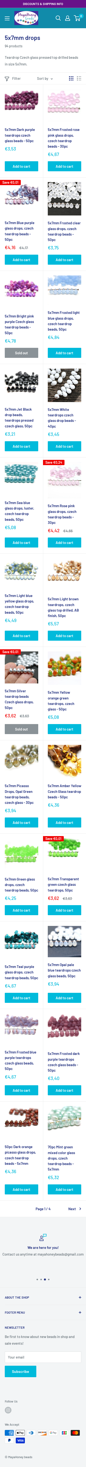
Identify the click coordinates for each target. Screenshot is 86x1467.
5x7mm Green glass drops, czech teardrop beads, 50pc (21, 884)
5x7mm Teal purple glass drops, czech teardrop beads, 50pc (21, 972)
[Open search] (58, 18)
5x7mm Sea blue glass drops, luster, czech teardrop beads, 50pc (19, 510)
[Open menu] (7, 18)
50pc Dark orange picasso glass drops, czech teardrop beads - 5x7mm (20, 1155)
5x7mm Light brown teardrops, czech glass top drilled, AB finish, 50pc (63, 607)
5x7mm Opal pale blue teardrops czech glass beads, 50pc (64, 970)
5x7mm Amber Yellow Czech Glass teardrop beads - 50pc (64, 791)
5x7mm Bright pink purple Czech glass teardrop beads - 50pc (19, 324)
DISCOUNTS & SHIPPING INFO (43, 4)
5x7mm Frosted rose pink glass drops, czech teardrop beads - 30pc (64, 137)
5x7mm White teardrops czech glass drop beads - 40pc (62, 417)
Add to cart (21, 166)
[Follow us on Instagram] (8, 1410)
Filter (16, 78)
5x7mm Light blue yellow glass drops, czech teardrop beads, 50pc (19, 603)
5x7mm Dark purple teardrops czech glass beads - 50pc (20, 135)
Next (72, 1209)
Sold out (21, 353)
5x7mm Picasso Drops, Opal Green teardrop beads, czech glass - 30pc (19, 794)
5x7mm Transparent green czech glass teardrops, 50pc (63, 884)
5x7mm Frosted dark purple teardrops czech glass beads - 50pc (64, 1061)
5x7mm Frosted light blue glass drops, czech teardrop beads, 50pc (64, 320)
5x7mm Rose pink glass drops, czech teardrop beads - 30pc (62, 514)
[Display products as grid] (71, 78)
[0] (77, 18)
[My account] (67, 18)
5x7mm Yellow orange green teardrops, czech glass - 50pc (61, 700)
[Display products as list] (79, 78)
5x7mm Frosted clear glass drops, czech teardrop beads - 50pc (64, 231)
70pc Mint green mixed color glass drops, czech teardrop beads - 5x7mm (61, 1158)
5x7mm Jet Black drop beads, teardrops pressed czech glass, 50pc (19, 417)
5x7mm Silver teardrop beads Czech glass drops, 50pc (19, 699)
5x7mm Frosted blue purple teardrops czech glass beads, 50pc (20, 1060)
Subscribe (20, 1371)
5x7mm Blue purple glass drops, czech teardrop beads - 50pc (19, 231)
